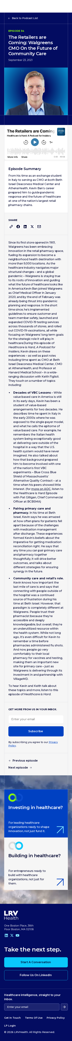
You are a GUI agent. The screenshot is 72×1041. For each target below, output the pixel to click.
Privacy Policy (56, 1017)
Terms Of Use (33, 1017)
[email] (39, 226)
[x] (32, 226)
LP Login (10, 1025)
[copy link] (11, 226)
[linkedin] (25, 226)
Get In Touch (12, 1017)
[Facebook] (18, 226)
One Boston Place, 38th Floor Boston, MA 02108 (19, 927)
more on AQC (41, 489)
